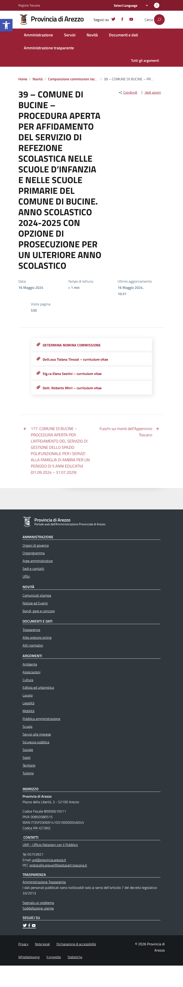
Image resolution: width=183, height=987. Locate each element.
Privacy (23, 944)
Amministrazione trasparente (49, 48)
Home (22, 79)
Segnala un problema (38, 902)
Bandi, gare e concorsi (39, 611)
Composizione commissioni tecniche (75, 79)
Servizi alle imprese (37, 734)
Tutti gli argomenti (145, 60)
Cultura (28, 680)
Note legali (42, 944)
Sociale (28, 749)
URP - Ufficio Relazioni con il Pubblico (50, 844)
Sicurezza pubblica (36, 742)
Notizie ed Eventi (35, 603)
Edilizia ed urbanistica (38, 687)
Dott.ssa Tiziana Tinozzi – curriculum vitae (75, 359)
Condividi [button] (130, 92)
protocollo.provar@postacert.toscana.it (58, 865)
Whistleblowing (29, 957)
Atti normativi (33, 645)
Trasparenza (31, 629)
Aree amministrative (38, 560)
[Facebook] (122, 19)
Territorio (29, 765)
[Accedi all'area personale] (157, 5)
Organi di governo (36, 545)
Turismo (28, 773)
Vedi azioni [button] (152, 92)
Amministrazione (38, 35)
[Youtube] (131, 19)
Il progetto (53, 957)
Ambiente (30, 664)
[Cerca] (159, 19)
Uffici (26, 576)
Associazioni (31, 672)
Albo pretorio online (37, 637)
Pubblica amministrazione (41, 718)
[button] (6, 25)
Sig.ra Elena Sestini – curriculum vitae (72, 373)
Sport (27, 757)
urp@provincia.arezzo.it (49, 860)
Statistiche (75, 957)
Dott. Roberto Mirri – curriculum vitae (72, 388)
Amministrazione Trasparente (44, 882)
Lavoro (28, 695)
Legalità (28, 703)
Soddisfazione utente (38, 908)
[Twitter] (113, 19)
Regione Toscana (29, 5)
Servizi (69, 35)
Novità (92, 35)
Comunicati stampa (37, 595)
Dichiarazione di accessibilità (76, 944)
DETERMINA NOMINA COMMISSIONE (72, 345)
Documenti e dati (123, 35)
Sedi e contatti (33, 568)
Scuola (27, 726)
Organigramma (34, 553)
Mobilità (28, 711)
